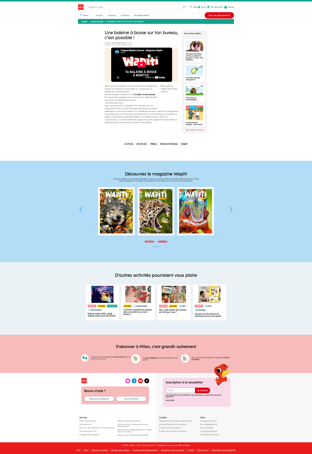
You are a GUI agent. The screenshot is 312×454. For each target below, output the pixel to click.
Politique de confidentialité (145, 450)
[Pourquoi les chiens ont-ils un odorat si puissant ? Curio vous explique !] (194, 46)
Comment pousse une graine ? (193, 79)
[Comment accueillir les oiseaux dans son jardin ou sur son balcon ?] (138, 294)
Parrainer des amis (88, 431)
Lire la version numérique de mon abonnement (132, 425)
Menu (85, 15)
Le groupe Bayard (208, 431)
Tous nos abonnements (219, 15)
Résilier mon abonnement (129, 421)
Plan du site (203, 450)
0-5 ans (99, 15)
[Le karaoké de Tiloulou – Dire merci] (194, 112)
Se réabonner (85, 424)
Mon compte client (87, 421)
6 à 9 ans (129, 144)
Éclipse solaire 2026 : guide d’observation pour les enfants (102, 314)
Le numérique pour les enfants (173, 424)
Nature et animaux (169, 144)
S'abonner (149, 241)
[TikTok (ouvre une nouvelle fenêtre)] (146, 382)
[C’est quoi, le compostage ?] (194, 90)
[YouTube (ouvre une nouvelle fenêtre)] (140, 382)
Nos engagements (208, 424)
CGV (78, 450)
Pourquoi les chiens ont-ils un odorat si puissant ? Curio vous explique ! (194, 57)
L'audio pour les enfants (170, 428)
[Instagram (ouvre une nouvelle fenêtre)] (127, 382)
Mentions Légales (100, 450)
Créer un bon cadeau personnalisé (133, 435)
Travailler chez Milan (209, 434)
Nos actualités (207, 428)
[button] (81, 209)
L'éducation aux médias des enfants (175, 421)
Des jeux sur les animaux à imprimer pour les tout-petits (208, 315)
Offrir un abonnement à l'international (96, 428)
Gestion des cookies (120, 450)
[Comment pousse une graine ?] (194, 70)
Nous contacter (131, 398)
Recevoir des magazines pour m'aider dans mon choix (134, 431)
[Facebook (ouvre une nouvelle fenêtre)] (134, 382)
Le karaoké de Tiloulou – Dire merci (194, 123)
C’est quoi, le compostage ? (191, 99)
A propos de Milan (208, 421)
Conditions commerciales (172, 450)
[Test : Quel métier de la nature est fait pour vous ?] (173, 294)
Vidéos (153, 144)
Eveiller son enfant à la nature (172, 431)
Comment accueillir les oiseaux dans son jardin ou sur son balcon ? (137, 311)
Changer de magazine (89, 434)
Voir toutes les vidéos (194, 130)
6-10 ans (112, 15)
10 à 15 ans (142, 144)
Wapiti (184, 144)
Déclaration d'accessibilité (224, 450)
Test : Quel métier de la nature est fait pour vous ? (172, 311)
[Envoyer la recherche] (184, 7)
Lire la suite (170, 400)
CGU (86, 450)
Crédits (191, 450)
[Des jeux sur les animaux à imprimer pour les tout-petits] (209, 294)
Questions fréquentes (99, 398)
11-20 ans (125, 15)
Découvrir (162, 241)
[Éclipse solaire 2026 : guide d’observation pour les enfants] (102, 294)
